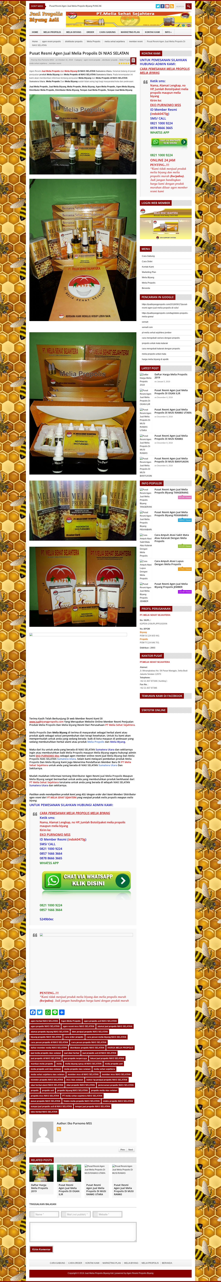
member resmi (136, 41)
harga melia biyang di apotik (155, 359)
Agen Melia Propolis (105, 86)
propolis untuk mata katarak (155, 343)
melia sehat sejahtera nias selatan (47, 1074)
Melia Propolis (52, 32)
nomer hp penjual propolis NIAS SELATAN (106, 1080)
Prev (123, 1150)
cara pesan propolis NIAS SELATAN (88, 1042)
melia (59, 1064)
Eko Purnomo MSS (46, 60)
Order (90, 32)
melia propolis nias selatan (77, 1069)
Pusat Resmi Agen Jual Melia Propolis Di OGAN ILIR (69, 1189)
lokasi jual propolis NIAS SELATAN (107, 1058)
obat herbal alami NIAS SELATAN (47, 1085)
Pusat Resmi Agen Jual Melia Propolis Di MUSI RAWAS (124, 1189)
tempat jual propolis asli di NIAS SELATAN (51, 1106)
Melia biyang (69, 725)
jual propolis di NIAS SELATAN (45, 1058)
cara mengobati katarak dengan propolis (161, 348)
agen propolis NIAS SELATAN (45, 1026)
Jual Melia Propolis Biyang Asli (99, 1273)
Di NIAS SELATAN (80, 71)
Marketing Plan (130, 32)
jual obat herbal (71, 1053)
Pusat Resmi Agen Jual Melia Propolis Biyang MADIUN (75, 6)
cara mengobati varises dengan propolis (161, 338)
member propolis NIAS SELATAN (47, 1080)
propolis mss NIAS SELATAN (45, 1096)
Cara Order (147, 261)
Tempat (83, 90)
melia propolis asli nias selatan (46, 1069)
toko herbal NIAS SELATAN (44, 1112)
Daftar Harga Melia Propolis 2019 (39, 1188)
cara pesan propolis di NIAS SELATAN (49, 1042)
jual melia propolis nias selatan (46, 1053)
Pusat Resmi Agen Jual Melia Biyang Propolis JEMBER (171, 585)
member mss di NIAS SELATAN (83, 1074)
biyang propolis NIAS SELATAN (46, 1037)
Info (168, 32)
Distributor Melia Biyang (67, 90)
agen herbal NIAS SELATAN (44, 1021)
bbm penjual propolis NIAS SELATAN (90, 1032)
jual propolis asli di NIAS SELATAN (99, 1053)
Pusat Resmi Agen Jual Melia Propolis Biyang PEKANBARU (171, 514)
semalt (145, 322)
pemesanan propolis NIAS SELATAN (116, 1085)
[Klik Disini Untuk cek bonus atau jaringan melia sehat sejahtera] (167, 225)
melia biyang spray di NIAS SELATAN (83, 1064)
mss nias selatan (74, 1080)
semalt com (147, 327)
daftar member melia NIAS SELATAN (49, 1048)
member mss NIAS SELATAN (116, 1074)
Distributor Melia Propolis (41, 90)
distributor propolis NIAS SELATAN (87, 1048)
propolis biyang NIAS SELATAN (72, 1090)
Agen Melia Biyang (125, 86)
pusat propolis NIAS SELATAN (45, 1101)
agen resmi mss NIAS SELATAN (78, 1026)
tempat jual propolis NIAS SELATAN (92, 1106)
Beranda (146, 288)
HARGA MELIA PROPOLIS (120, 1048)
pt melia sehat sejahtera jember (156, 332)
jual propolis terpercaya (75, 1058)
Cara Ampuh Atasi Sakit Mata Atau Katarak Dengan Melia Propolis (172, 538)
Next (130, 1150)
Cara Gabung (107, 32)
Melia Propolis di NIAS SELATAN (80, 74)
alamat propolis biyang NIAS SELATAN (50, 1032)
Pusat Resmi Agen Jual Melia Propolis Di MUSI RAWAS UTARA (96, 1189)
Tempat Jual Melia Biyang (119, 90)
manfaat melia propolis (42, 1064)
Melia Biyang (73, 32)
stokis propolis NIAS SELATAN (118, 1101)
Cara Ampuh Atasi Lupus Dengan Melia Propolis (169, 562)
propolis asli (48, 1090)
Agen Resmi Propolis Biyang (140, 1273)
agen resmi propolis (51, 41)
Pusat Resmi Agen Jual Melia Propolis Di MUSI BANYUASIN (172, 460)
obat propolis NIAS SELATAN (80, 1085)
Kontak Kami (152, 32)
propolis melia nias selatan (104, 1090)
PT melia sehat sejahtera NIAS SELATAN (82, 1096)
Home (35, 32)
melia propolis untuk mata (154, 354)
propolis (35, 1090)
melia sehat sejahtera (115, 41)
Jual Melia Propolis (38, 86)
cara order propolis (74, 1037)
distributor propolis (74, 41)
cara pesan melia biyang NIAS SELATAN (106, 1037)
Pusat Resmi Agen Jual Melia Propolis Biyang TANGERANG (171, 491)
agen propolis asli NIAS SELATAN (100, 1021)
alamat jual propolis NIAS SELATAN (115, 1026)
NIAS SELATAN (87, 749)
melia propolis (109, 797)
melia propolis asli (114, 1064)
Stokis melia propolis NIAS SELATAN (82, 1101)
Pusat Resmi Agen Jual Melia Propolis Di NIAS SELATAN (79, 53)
